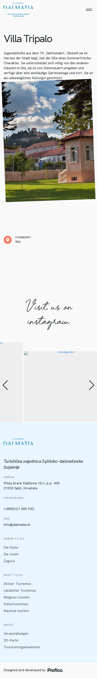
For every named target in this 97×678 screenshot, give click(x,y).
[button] (5, 385)
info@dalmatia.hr (17, 524)
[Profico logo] (55, 670)
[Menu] (88, 9)
